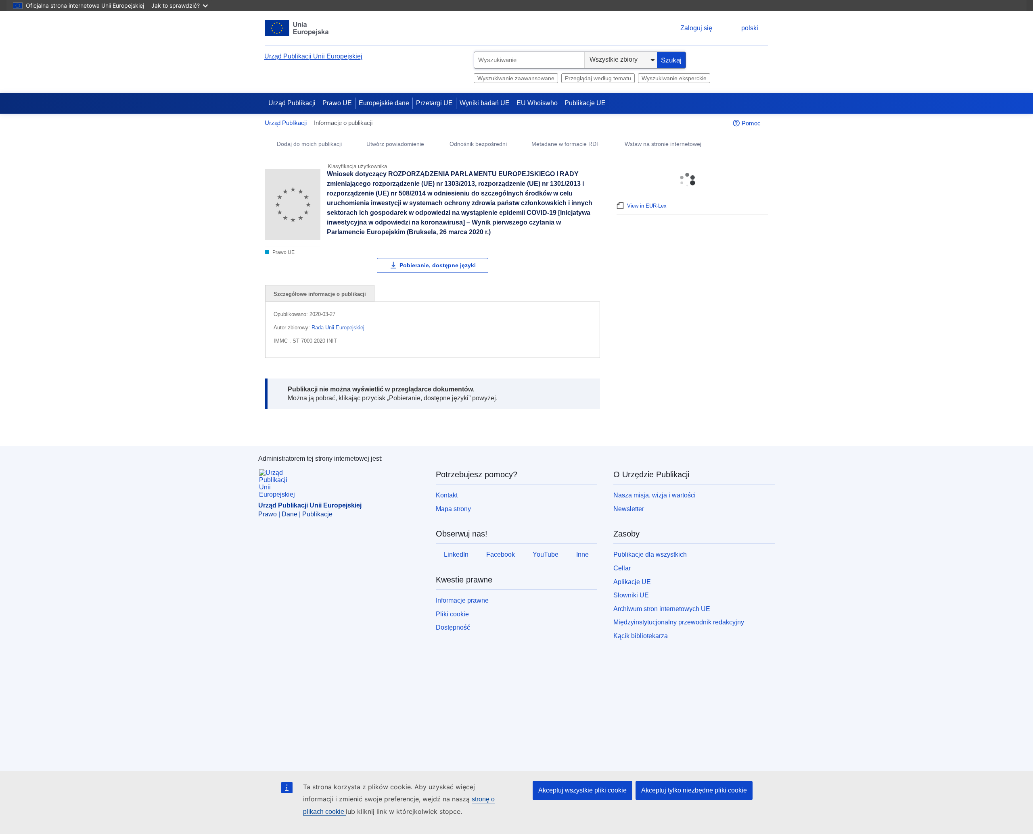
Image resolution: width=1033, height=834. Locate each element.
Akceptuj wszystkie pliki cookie (582, 790)
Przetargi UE (434, 103)
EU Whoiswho (537, 103)
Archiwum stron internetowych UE (661, 608)
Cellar (622, 568)
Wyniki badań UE (485, 103)
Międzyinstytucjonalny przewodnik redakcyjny (678, 622)
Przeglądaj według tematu (598, 78)
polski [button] (749, 28)
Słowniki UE (631, 595)
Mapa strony (453, 508)
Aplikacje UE (632, 581)
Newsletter (628, 508)
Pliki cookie (452, 614)
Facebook (500, 554)
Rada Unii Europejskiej (338, 327)
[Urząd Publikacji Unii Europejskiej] (297, 28)
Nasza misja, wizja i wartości (654, 495)
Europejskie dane (384, 103)
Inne (582, 554)
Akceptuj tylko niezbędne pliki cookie (694, 790)
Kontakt (447, 495)
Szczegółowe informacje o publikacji (320, 294)
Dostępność (453, 627)
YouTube (545, 554)
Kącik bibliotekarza (640, 635)
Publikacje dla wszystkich (650, 554)
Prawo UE (337, 103)
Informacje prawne (462, 600)
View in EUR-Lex (647, 206)
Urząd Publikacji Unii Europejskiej (313, 56)
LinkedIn (456, 554)
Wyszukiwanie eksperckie (674, 78)
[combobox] (529, 60)
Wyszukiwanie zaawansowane (515, 78)
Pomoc (751, 123)
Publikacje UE (585, 103)
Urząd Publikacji (292, 103)
